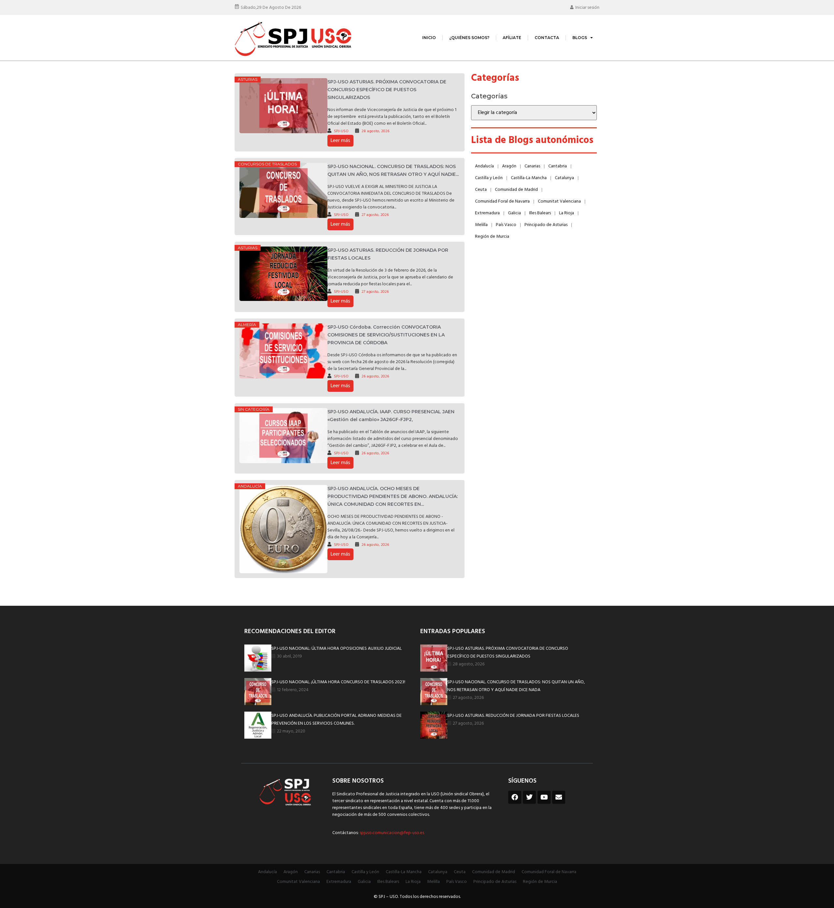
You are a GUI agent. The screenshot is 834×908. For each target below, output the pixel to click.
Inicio (429, 37)
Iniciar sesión (587, 7)
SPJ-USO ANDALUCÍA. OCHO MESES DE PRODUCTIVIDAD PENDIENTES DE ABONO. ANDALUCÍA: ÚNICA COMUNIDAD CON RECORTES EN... (392, 496)
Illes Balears (540, 213)
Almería (247, 324)
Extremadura (487, 213)
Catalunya (564, 178)
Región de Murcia (492, 236)
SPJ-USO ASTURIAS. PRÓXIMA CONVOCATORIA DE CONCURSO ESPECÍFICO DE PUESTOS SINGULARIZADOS (386, 89)
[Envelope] (558, 797)
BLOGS (579, 37)
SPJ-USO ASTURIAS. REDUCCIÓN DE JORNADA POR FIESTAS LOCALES (513, 715)
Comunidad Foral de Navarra (502, 201)
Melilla (481, 225)
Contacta (547, 37)
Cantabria (557, 166)
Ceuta (481, 189)
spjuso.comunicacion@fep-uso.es (391, 833)
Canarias (532, 166)
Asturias (247, 79)
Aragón (509, 166)
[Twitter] (529, 797)
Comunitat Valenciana (559, 201)
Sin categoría (253, 409)
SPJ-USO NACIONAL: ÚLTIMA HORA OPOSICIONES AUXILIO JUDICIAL (336, 648)
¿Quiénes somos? (469, 37)
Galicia (514, 213)
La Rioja (566, 213)
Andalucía (250, 486)
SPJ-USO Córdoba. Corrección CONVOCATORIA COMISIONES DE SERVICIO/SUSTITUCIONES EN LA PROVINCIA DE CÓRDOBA (386, 335)
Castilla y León (489, 178)
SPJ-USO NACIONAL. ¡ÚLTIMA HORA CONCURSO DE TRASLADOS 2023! (338, 682)
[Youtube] (544, 797)
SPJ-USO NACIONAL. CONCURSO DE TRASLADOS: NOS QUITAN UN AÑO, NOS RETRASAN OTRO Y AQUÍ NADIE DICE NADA (516, 686)
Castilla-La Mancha (529, 178)
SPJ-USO (341, 131)
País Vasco (506, 225)
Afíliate (512, 37)
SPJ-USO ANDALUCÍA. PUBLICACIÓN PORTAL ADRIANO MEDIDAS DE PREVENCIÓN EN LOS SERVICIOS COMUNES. (336, 719)
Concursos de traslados (267, 164)
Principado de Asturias (546, 225)
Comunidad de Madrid (516, 189)
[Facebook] (514, 797)
